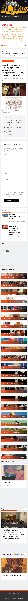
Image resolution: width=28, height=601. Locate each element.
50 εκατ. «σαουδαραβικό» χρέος (15, 216)
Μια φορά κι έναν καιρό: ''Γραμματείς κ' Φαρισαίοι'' (13, 525)
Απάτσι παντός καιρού (8, 479)
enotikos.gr (7, 24)
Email (6, 180)
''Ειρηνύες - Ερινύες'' (8, 571)
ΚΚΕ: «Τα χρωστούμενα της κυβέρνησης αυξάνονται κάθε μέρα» (15, 230)
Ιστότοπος (6, 186)
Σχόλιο (6, 155)
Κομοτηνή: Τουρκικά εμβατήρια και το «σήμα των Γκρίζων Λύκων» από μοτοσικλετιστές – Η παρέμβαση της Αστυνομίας (12, 16)
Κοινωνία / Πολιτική (8, 61)
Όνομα (6, 173)
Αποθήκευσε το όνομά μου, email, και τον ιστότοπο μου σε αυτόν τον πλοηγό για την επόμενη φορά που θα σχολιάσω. (14, 194)
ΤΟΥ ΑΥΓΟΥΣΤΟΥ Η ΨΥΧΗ (12, 575)
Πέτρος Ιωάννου (7, 78)
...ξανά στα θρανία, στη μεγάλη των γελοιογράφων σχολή (12, 476)
